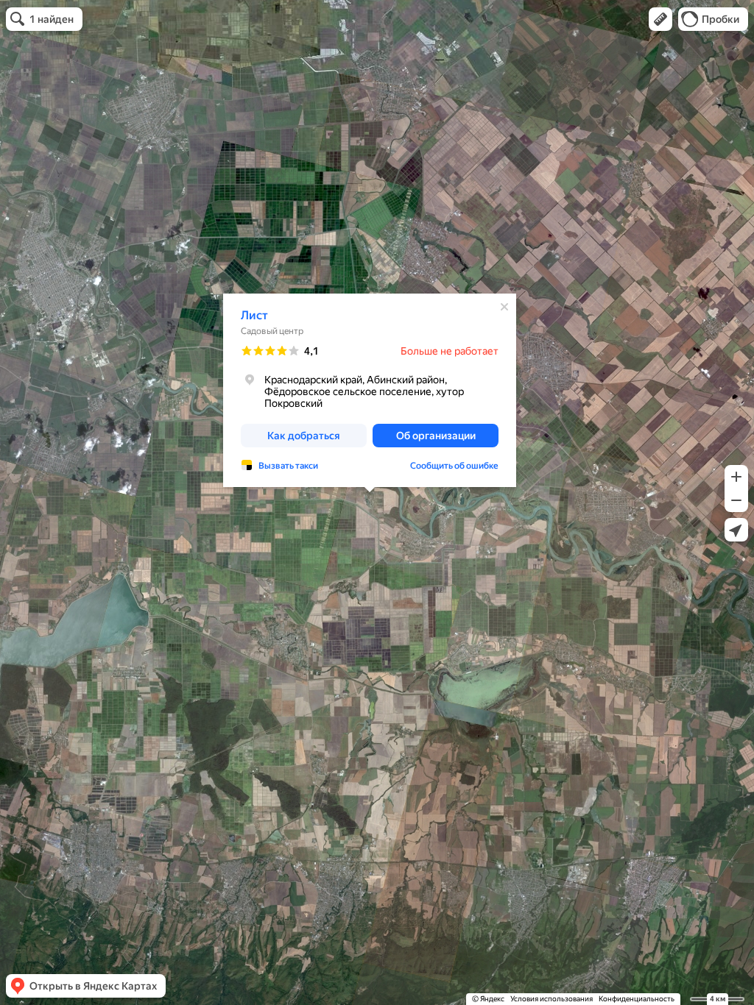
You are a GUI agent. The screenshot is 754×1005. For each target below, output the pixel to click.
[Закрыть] (504, 307)
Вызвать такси (288, 466)
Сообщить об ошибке (454, 466)
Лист (254, 315)
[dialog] (369, 390)
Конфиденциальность (636, 999)
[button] (660, 19)
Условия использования (551, 999)
